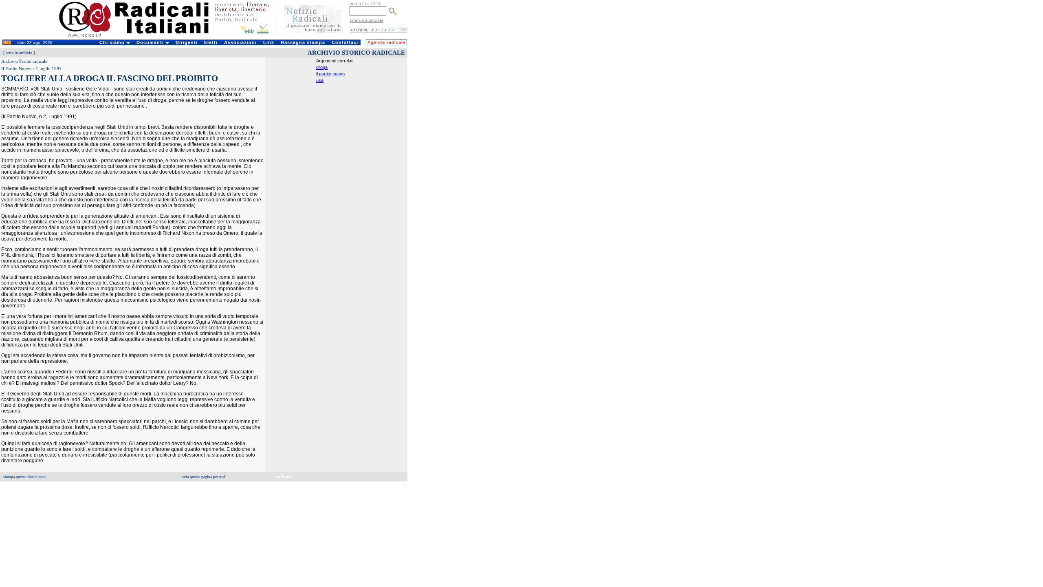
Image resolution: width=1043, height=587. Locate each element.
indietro (283, 476)
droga (322, 67)
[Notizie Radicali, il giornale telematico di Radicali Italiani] (313, 35)
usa (319, 80)
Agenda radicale (386, 42)
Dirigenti (187, 42)
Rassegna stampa (303, 42)
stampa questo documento (24, 476)
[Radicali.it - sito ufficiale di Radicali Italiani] (139, 36)
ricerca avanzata (366, 20)
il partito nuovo (330, 73)
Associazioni (240, 42)
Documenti (150, 42)
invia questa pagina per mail (203, 476)
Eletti (211, 42)
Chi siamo (112, 42)
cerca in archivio (19, 53)
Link (268, 42)
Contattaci (345, 42)
